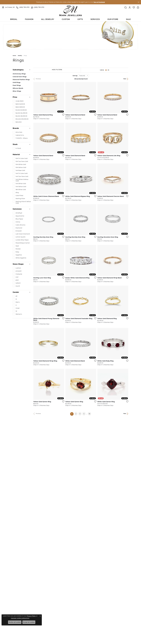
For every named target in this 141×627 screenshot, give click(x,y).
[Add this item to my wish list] (62, 114)
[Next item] (62, 97)
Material (16, 154)
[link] (8, 7)
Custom (66, 19)
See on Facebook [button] (99, 2)
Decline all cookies (15, 622)
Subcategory (18, 70)
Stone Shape (18, 264)
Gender (16, 292)
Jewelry (20, 55)
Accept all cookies (29, 622)
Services (95, 19)
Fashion (29, 19)
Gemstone (17, 209)
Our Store (112, 19)
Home (14, 55)
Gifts (80, 19)
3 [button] (79, 414)
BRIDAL (13, 19)
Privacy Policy (31, 616)
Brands (16, 128)
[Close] (138, 2)
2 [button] (75, 414)
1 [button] (73, 414)
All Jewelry (47, 19)
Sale (128, 19)
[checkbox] (18, 101)
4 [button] (83, 414)
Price (15, 97)
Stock (15, 144)
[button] (125, 7)
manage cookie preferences (20, 618)
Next (124, 78)
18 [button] (89, 414)
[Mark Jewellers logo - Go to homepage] (70, 10)
